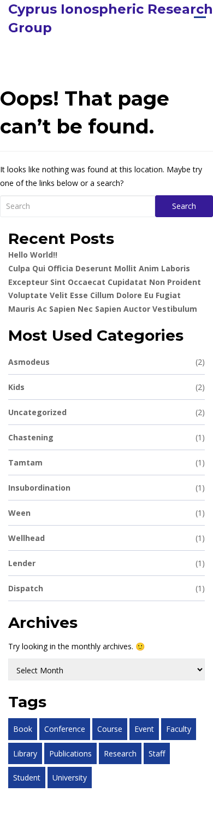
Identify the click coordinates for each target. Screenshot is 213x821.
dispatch (106, 588)
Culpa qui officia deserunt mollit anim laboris (99, 268)
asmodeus (106, 362)
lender (106, 563)
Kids (106, 387)
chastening (106, 437)
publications (70, 753)
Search (184, 206)
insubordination (106, 487)
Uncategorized (106, 412)
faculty (178, 729)
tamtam (106, 462)
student (26, 777)
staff (157, 753)
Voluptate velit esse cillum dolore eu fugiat (94, 295)
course (109, 729)
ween (106, 513)
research (120, 753)
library (25, 753)
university (69, 777)
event (144, 729)
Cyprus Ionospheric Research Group (110, 18)
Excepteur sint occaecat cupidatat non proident (104, 282)
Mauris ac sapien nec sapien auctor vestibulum (102, 309)
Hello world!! (32, 254)
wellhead (106, 538)
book (22, 729)
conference (64, 729)
